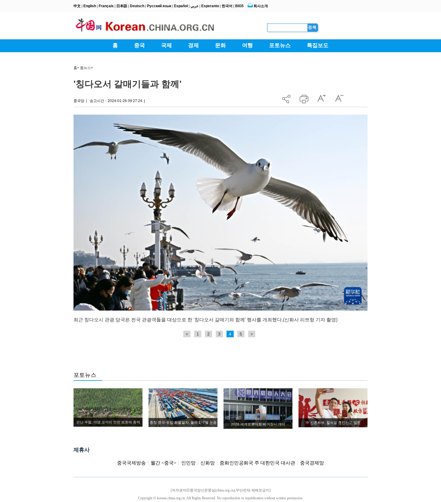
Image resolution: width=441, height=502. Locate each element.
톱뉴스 (85, 68)
